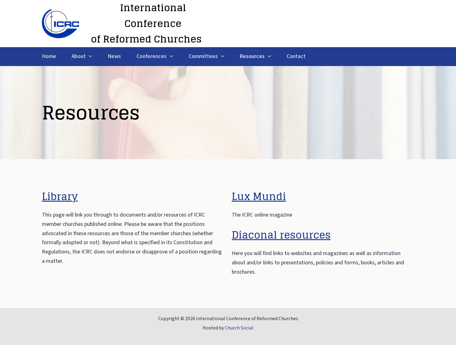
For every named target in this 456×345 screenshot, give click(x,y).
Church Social (239, 328)
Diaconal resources (281, 235)
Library (60, 196)
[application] (89, 56)
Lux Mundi (259, 196)
